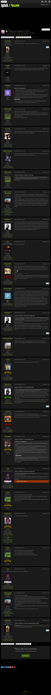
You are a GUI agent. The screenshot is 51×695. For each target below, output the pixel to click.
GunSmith (8, 41)
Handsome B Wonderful (8, 192)
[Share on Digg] (6, 667)
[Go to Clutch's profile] (8, 367)
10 (24, 37)
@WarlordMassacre (9, 403)
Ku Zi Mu (7, 129)
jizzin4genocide (10, 486)
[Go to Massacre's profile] (8, 392)
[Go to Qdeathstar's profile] (8, 521)
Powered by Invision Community (25, 693)
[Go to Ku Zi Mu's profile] (8, 136)
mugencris (10, 379)
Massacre (8, 384)
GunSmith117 (10, 59)
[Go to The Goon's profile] (3, 32)
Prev (5, 37)
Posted (19, 41)
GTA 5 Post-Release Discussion (28, 33)
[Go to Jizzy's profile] (8, 476)
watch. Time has (10, 539)
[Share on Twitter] (2, 667)
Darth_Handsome (10, 212)
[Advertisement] (16, 18)
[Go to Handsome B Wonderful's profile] (8, 201)
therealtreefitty (10, 431)
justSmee (10, 259)
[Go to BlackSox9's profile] (8, 227)
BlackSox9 (8, 219)
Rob (8, 241)
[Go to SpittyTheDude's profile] (8, 158)
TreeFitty (7, 411)
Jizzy (7, 468)
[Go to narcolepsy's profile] (8, 444)
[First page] (2, 37)
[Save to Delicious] (8, 667)
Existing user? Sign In (45, 4)
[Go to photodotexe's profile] (8, 296)
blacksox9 (10, 236)
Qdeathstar (7, 513)
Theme (25, 691)
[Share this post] (48, 41)
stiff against (9, 533)
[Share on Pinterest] (14, 667)
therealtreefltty (10, 430)
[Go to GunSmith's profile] (8, 49)
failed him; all (9, 540)
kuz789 (10, 145)
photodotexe (8, 288)
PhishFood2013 (7, 338)
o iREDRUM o (10, 378)
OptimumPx (7, 264)
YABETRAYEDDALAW (8, 211)
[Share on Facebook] (4, 667)
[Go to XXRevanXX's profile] (8, 116)
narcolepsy (7, 436)
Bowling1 (7, 85)
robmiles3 (10, 258)
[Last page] (30, 37)
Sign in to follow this (6, 29)
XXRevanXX (7, 109)
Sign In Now (25, 655)
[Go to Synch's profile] (8, 499)
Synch (8, 492)
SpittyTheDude (7, 151)
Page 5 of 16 (34, 37)
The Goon (9, 33)
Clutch (8, 359)
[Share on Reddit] (10, 667)
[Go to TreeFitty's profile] (8, 419)
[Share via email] (12, 667)
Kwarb (8, 65)
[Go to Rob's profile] (8, 249)
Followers (44, 29)
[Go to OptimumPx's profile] (8, 271)
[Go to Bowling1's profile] (8, 93)
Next (27, 37)
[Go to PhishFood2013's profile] (8, 346)
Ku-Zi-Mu (10, 146)
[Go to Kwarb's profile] (8, 73)
